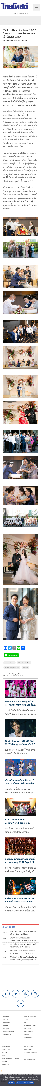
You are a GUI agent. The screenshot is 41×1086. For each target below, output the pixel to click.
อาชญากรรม (6, 1049)
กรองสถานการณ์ (30, 1016)
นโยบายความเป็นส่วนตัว (25, 1083)
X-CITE (4, 1052)
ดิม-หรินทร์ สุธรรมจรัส (12, 667)
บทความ (5, 1025)
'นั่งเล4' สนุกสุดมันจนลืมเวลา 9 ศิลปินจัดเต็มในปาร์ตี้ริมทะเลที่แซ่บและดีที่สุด (20, 783)
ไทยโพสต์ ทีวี (6, 1064)
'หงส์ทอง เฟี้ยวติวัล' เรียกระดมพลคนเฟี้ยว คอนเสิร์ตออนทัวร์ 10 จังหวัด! (20, 901)
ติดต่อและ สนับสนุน (31, 1053)
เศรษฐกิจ (6, 1029)
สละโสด (25, 667)
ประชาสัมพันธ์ (28, 1032)
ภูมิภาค (26, 1035)
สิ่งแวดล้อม (28, 1038)
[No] (38, 1080)
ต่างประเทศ (6, 1046)
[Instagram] (35, 993)
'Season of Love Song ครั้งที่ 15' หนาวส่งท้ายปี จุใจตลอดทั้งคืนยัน (20, 705)
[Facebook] (5, 993)
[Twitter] (15, 993)
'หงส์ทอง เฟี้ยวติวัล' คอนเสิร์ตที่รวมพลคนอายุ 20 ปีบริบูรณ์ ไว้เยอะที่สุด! (20, 862)
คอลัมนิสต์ (6, 1022)
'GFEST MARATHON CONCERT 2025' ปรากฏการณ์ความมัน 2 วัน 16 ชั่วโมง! (20, 744)
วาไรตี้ (26, 1019)
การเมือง (6, 1016)
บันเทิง (4, 1061)
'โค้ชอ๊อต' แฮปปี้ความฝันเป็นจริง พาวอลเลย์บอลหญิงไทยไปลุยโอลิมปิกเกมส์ (23, 958)
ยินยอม (11, 1083)
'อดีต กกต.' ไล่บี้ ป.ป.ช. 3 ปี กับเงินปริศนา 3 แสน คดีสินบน (23, 932)
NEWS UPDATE (10, 927)
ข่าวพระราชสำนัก (8, 1032)
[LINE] (20, 1003)
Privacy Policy (29, 1059)
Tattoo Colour (9, 663)
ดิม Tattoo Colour (24, 663)
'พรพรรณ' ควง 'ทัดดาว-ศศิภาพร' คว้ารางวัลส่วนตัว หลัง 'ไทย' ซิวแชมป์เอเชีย (23, 952)
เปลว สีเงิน (6, 1019)
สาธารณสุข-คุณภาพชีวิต (10, 1058)
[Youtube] (25, 993)
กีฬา (25, 1022)
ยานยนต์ (5, 1055)
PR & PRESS (28, 1047)
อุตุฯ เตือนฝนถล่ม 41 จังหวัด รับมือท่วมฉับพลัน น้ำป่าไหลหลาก (23, 945)
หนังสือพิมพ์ (7, 1035)
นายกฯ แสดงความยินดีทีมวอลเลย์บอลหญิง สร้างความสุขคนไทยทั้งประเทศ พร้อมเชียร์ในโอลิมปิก (23, 939)
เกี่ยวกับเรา (28, 1050)
